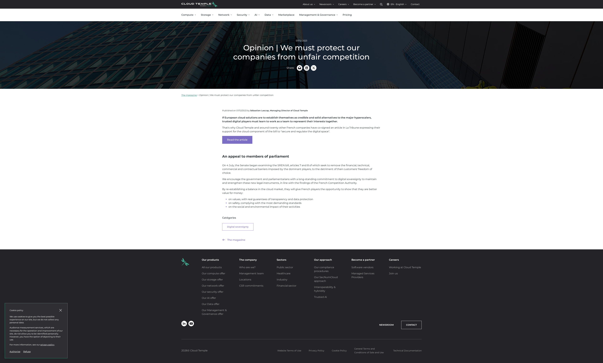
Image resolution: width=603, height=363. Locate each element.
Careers (342, 4)
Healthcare (284, 273)
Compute (187, 14)
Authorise (15, 351)
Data (268, 14)
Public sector (285, 267)
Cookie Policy (339, 350)
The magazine (189, 95)
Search (381, 4)
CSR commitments (251, 285)
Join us (393, 273)
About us (308, 4)
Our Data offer (210, 304)
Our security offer (212, 291)
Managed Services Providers (362, 275)
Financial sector (286, 285)
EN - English (397, 4)
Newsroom (325, 4)
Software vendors (362, 267)
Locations (245, 279)
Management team (251, 273)
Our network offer (213, 285)
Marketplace (286, 14)
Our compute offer (213, 273)
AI (256, 14)
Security (242, 14)
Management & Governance (317, 14)
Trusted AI (320, 297)
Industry (282, 279)
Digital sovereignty (238, 226)
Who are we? (247, 267)
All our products (212, 267)
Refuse (27, 351)
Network (223, 14)
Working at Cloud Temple (405, 267)
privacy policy (47, 345)
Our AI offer (209, 297)
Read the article (237, 139)
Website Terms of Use (289, 350)
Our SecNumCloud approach (326, 279)
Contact (415, 4)
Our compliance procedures (324, 269)
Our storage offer (212, 279)
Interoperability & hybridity (325, 289)
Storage (206, 14)
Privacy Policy (316, 350)
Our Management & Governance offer (214, 312)
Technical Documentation (407, 350)
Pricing (347, 14)
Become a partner (363, 4)
